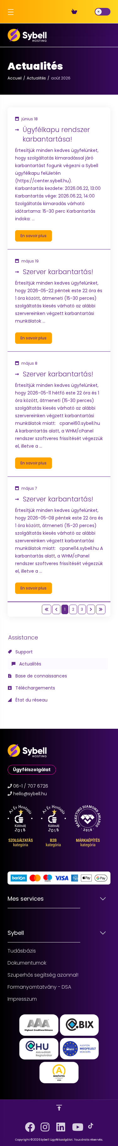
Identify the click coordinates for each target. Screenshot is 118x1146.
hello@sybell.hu (30, 793)
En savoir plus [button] (33, 235)
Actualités (36, 78)
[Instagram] (43, 1124)
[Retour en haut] (59, 1107)
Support (23, 652)
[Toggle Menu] (9, 11)
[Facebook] (28, 1124)
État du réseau (31, 700)
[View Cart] (75, 11)
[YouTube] (75, 1124)
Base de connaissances (40, 676)
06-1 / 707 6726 (30, 786)
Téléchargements (34, 688)
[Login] (89, 11)
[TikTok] (90, 1125)
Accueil (15, 78)
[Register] (84, 11)
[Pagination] (46, 609)
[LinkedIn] (59, 1124)
